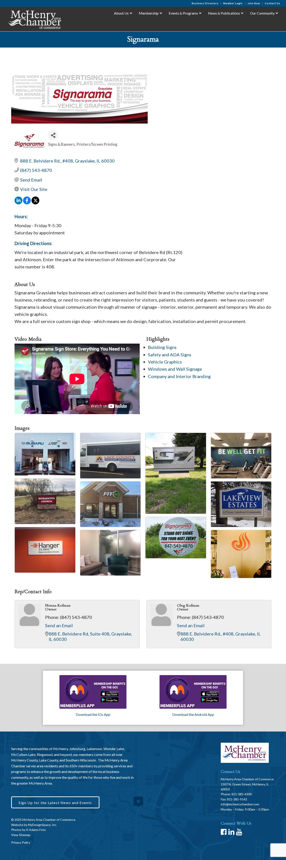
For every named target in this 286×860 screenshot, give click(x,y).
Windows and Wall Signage (175, 369)
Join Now (254, 3)
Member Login (233, 3)
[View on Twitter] (35, 202)
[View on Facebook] (27, 202)
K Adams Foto (36, 830)
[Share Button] (53, 135)
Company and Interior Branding (179, 376)
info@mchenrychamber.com (240, 804)
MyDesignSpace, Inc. (42, 825)
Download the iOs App (93, 714)
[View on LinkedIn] (18, 202)
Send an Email (59, 625)
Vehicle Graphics (165, 361)
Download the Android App (193, 714)
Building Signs (162, 347)
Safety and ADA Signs (169, 354)
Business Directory (205, 3)
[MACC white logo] (34, 18)
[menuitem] (205, 3)
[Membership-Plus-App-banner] (92, 692)
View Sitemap (20, 835)
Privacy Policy (20, 842)
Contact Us (272, 3)
